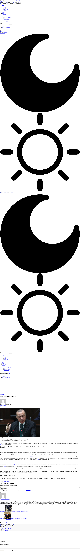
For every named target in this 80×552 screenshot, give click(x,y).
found (36, 473)
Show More (6, 32)
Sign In (9, 373)
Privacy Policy (13, 0)
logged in (5, 522)
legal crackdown (16, 464)
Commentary (2, 394)
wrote (38, 459)
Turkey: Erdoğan (6, 481)
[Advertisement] (40, 387)
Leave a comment (8, 519)
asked (5, 466)
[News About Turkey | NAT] (10, 3)
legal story (31, 456)
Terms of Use (18, 0)
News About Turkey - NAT (4, 405)
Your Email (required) (3, 488)
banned (24, 461)
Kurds (42, 445)
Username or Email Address (4, 544)
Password (1, 546)
